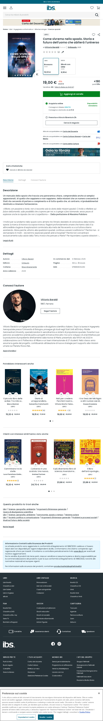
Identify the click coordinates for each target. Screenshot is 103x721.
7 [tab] (27, 75)
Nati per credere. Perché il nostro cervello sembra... (64, 399)
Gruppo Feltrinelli (83, 662)
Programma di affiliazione (62, 665)
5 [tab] (22, 75)
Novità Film (7, 608)
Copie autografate (44, 589)
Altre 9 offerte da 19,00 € (64, 87)
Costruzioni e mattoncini (46, 608)
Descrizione (8, 180)
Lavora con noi (58, 672)
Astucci (73, 622)
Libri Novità (7, 582)
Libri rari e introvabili (44, 586)
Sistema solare (72, 514)
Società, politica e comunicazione (24, 517)
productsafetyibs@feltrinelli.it (68, 566)
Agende (73, 611)
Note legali (8, 526)
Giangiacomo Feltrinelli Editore (86, 666)
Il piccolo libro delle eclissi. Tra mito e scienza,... (12, 399)
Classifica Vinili (76, 596)
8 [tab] (30, 75)
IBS (52, 87)
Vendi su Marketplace (60, 669)
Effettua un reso (33, 669)
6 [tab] (25, 75)
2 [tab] (15, 75)
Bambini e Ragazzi (10, 622)
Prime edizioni (42, 582)
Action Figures (42, 622)
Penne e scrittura (76, 615)
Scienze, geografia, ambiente (22, 509)
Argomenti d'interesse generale (51, 509)
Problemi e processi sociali (84, 517)
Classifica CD (75, 586)
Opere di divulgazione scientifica (18, 512)
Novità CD (74, 582)
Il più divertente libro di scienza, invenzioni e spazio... (64, 470)
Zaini (72, 618)
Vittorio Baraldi (52, 47)
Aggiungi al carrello (73, 94)
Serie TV (6, 618)
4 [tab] (20, 75)
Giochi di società (43, 615)
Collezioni (40, 593)
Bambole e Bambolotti (45, 618)
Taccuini (73, 608)
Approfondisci (9, 351)
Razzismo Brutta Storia (85, 680)
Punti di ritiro (7, 662)
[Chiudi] (99, 693)
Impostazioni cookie (26, 717)
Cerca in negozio (71, 123)
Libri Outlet (7, 589)
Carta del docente (35, 662)
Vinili (72, 589)
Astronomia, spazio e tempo (50, 514)
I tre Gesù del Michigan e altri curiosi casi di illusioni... (90, 399)
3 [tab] (17, 75)
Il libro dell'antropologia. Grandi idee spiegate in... (90, 470)
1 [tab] (12, 75)
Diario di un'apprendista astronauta (38, 399)
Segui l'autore (50, 311)
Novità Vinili (74, 593)
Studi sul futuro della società (16, 520)
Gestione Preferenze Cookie (38, 676)
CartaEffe (6, 669)
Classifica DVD (8, 611)
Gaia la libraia (8, 672)
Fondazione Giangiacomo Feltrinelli (87, 672)
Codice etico (57, 676)
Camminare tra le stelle (13, 470)
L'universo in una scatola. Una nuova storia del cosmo (38, 470)
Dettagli (22, 180)
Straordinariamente (29, 267)
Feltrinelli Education (84, 677)
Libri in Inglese (8, 593)
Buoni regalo (8, 665)
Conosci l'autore (38, 180)
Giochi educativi (43, 611)
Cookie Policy (84, 712)
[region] (51, 705)
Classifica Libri (8, 586)
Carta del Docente (70, 131)
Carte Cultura (33, 665)
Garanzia (31, 672)
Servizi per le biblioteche (61, 662)
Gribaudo (72, 47)
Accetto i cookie (45, 717)
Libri (5, 509)
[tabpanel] (21, 55)
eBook (5, 596)
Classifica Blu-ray (10, 615)
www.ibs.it (78, 551)
